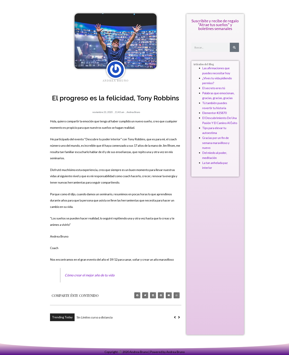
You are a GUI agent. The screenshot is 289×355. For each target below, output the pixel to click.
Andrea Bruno (133, 112)
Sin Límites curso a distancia (95, 317)
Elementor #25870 (214, 113)
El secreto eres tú (213, 88)
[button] (137, 295)
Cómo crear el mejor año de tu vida (89, 275)
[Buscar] (234, 47)
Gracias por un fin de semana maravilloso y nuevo (215, 143)
